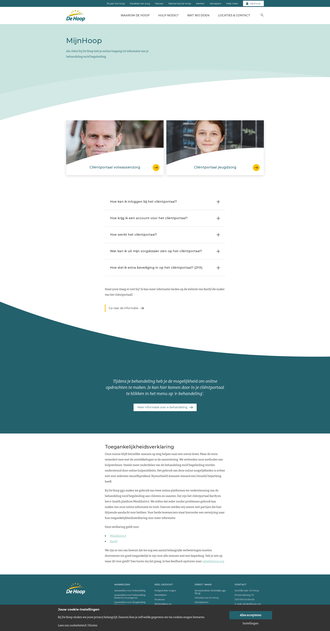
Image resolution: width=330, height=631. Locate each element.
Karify (114, 541)
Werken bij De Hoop (179, 3)
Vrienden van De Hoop (207, 597)
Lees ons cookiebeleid (72, 625)
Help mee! (232, 3)
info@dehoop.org (213, 561)
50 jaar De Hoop (116, 3)
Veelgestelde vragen (165, 590)
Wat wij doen (198, 15)
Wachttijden (160, 595)
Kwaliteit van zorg (140, 3)
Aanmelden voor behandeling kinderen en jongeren (129, 596)
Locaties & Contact (234, 15)
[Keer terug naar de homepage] (75, 14)
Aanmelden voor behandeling (129, 590)
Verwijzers (215, 3)
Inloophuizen (201, 602)
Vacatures (159, 599)
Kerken (200, 3)
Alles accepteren (250, 615)
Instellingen (250, 623)
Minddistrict (118, 535)
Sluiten (92, 625)
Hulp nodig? (168, 15)
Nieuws (159, 3)
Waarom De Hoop (135, 15)
